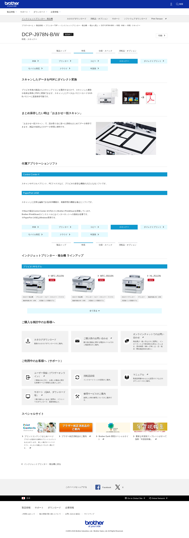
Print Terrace (157, 19)
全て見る (93, 311)
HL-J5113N (155, 276)
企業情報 (54, 12)
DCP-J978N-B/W (107, 25)
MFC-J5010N (106, 276)
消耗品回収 (89, 376)
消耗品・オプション (99, 19)
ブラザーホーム (28, 25)
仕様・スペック (105, 51)
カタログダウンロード (76, 19)
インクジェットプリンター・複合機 (37, 19)
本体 (34, 61)
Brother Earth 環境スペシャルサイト (113, 437)
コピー (93, 61)
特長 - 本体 (120, 25)
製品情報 (11, 12)
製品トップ (61, 51)
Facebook (106, 487)
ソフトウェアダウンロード (135, 19)
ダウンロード (39, 12)
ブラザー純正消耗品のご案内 (74, 436)
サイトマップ (89, 514)
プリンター (64, 61)
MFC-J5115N (57, 276)
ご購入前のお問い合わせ (96, 338)
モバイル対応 (34, 68)
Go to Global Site (135, 498)
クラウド (64, 68)
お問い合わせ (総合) (72, 514)
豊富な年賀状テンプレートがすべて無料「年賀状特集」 (151, 437)
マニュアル (139, 374)
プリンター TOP (52, 25)
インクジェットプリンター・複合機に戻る (42, 464)
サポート (24, 12)
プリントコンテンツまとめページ (40, 442)
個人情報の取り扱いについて (50, 514)
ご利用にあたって (28, 514)
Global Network (158, 498)
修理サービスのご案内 (95, 394)
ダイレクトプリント (153, 61)
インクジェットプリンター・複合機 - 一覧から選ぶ (79, 25)
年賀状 (93, 68)
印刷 (160, 35)
